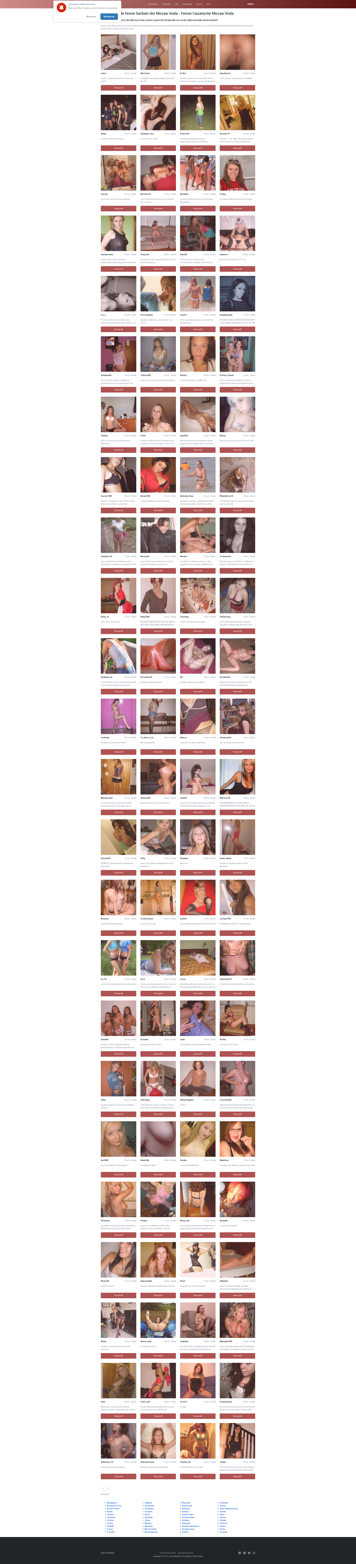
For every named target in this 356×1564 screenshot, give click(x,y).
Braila (110, 1511)
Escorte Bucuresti (185, 1553)
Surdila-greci (188, 1529)
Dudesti (110, 1526)
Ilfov (209, 4)
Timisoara (166, 4)
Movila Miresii (151, 1532)
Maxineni (148, 1526)
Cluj (176, 4)
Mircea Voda (150, 1529)
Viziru (222, 1529)
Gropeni (148, 1511)
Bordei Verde (113, 1509)
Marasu (148, 1523)
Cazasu (110, 1514)
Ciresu (110, 1523)
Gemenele (149, 1506)
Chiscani (111, 1517)
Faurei (110, 1529)
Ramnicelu (187, 1506)
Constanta (187, 4)
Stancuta (186, 1523)
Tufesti (222, 1511)
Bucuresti (153, 4)
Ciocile (110, 1520)
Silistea (185, 1520)
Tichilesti (223, 1503)
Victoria (223, 1523)
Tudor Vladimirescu (228, 1509)
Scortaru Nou (188, 1517)
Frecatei (111, 1532)
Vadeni (222, 1520)
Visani (222, 1526)
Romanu (186, 1509)
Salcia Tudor (188, 1514)
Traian (222, 1506)
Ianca (147, 1514)
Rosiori (185, 1511)
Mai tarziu (91, 16)
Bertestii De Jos (114, 1506)
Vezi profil (118, 88)
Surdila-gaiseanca (190, 1526)
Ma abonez (109, 16)
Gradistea (149, 1509)
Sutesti (185, 1532)
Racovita (186, 1503)
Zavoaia (223, 1532)
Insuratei (148, 1517)
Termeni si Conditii (168, 1553)
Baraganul (112, 1503)
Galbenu (148, 1503)
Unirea (222, 1517)
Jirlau (147, 1520)
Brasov (199, 4)
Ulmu (221, 1514)
